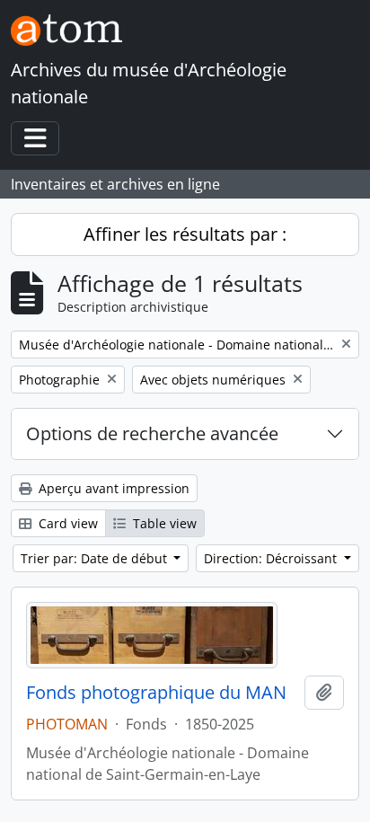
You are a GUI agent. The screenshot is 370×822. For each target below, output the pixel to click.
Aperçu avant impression (112, 488)
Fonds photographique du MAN (156, 692)
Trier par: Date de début (96, 558)
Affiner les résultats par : (185, 234)
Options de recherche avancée (152, 433)
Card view (66, 523)
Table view (163, 523)
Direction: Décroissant (272, 558)
